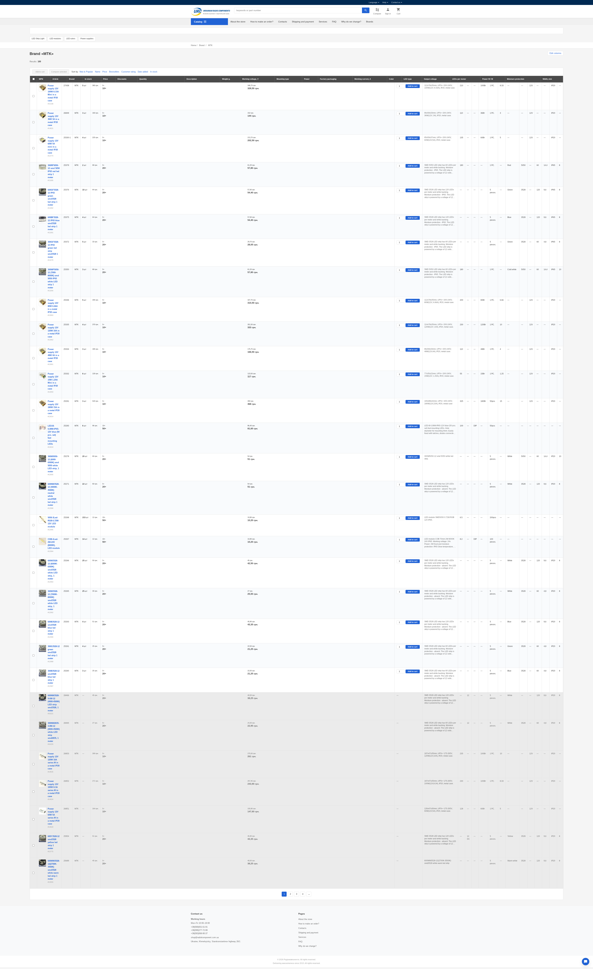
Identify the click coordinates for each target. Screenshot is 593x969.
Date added (143, 72)
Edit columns (555, 53)
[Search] (365, 10)
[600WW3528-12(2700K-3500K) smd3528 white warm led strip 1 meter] (42, 863)
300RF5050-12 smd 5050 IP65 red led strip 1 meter (54, 171)
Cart (398, 14)
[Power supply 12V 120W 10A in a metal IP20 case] (42, 326)
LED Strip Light (38, 39)
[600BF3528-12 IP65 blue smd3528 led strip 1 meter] (42, 219)
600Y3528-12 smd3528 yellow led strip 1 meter (53, 842)
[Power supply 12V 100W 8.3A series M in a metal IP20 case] (42, 783)
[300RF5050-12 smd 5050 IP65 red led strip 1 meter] (42, 167)
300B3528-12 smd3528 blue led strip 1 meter (53, 677)
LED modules (55, 39)
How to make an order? (261, 21)
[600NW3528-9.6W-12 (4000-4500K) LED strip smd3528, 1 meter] (42, 697)
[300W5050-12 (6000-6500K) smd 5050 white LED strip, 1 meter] (42, 458)
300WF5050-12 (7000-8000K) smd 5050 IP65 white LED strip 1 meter (53, 278)
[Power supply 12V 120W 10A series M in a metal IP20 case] (42, 755)
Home (193, 45)
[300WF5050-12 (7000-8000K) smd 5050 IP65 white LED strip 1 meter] (42, 271)
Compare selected (59, 72)
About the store (237, 21)
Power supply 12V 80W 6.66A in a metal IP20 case (53, 306)
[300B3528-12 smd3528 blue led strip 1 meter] (42, 673)
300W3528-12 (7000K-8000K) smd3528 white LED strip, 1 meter (53, 600)
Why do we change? (351, 21)
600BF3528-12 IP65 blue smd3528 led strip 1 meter (53, 223)
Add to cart (40, 72)
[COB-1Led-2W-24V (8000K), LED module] (42, 541)
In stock (153, 72)
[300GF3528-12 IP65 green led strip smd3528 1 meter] (42, 244)
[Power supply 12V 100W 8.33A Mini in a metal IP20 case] (42, 87)
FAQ (334, 21)
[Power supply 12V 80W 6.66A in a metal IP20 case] (42, 302)
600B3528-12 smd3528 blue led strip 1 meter (53, 628)
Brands (369, 21)
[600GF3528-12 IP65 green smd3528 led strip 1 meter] (42, 192)
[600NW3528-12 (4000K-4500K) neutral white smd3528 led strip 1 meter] (42, 486)
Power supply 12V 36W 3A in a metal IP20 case (53, 119)
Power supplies (86, 39)
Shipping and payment (303, 21)
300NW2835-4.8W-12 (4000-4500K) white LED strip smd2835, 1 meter (54, 732)
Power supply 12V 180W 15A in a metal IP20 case (53, 407)
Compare (377, 14)
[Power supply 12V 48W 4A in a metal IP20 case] (42, 351)
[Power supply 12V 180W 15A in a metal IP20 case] (42, 403)
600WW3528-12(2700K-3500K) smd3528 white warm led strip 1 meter (54, 870)
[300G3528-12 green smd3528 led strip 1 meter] (42, 648)
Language (373, 2)
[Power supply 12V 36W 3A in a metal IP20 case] (42, 115)
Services (323, 21)
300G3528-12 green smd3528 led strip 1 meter (54, 652)
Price (104, 72)
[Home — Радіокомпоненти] (210, 11)
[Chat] (585, 961)
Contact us (395, 2)
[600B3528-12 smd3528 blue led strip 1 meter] (42, 624)
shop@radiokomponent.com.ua (205, 937)
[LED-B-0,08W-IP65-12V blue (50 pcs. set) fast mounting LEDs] (42, 428)
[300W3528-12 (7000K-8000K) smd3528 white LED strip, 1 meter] (42, 593)
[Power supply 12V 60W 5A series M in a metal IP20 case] (42, 811)
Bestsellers (114, 72)
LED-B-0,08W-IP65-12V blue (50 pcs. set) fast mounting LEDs (53, 435)
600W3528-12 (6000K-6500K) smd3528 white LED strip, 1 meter (53, 569)
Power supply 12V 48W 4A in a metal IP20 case (53, 355)
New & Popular (86, 72)
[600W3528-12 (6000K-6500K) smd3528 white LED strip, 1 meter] (42, 562)
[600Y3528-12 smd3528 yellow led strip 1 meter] (42, 838)
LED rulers (70, 39)
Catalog (198, 21)
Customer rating (128, 72)
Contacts (282, 21)
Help (384, 2)
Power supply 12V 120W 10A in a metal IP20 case (53, 331)
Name (97, 72)
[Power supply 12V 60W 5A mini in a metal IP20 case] (42, 139)
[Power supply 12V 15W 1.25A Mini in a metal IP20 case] (42, 376)
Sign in (388, 14)
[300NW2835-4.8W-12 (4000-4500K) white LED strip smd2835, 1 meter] (42, 725)
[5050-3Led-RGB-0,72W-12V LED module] (42, 519)
